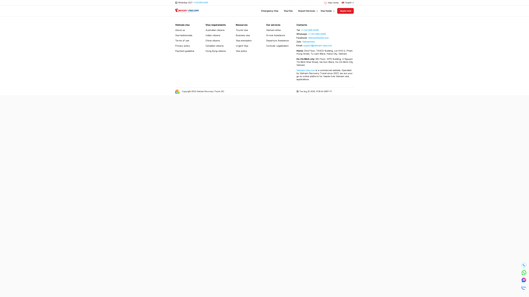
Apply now (345, 10)
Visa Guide (326, 10)
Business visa (243, 35)
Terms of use (182, 40)
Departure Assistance (277, 40)
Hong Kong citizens (216, 51)
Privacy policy (182, 45)
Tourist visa (242, 30)
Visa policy (241, 51)
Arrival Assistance (275, 35)
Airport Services (306, 10)
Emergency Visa (269, 10)
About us (180, 30)
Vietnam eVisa (273, 30)
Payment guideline (184, 51)
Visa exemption (244, 40)
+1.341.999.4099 (200, 2)
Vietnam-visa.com (306, 70)
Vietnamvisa (308, 41)
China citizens (213, 40)
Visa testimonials (183, 35)
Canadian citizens (215, 45)
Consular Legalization (277, 45)
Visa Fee (288, 10)
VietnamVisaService (318, 37)
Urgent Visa (242, 45)
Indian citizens (213, 35)
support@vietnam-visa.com (317, 45)
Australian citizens (215, 30)
